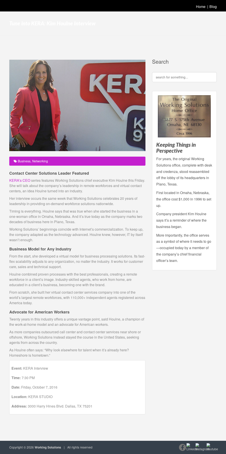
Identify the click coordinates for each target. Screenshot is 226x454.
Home (200, 6)
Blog (213, 6)
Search (160, 61)
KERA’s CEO (19, 180)
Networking (40, 161)
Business (24, 161)
